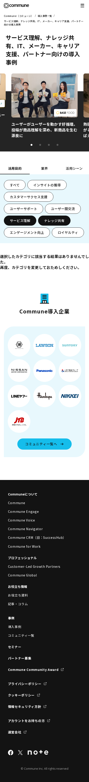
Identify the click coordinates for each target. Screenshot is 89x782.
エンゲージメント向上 (27, 232)
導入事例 (14, 626)
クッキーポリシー (21, 695)
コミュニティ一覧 (21, 635)
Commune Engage (23, 511)
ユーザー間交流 (63, 208)
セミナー (14, 646)
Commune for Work (24, 546)
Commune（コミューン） (18, 16)
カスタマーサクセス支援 (28, 196)
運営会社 (14, 732)
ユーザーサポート (23, 208)
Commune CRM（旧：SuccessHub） (37, 537)
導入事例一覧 (45, 16)
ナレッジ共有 (54, 220)
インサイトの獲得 (47, 184)
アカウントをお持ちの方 (26, 720)
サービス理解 (20, 220)
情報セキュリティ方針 (24, 706)
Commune (16, 502)
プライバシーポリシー (25, 683)
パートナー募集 (19, 658)
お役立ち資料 (18, 595)
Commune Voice (21, 520)
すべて (15, 184)
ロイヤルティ (68, 232)
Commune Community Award (33, 669)
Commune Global (22, 575)
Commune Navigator (25, 529)
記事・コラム (18, 604)
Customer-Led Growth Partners (34, 566)
